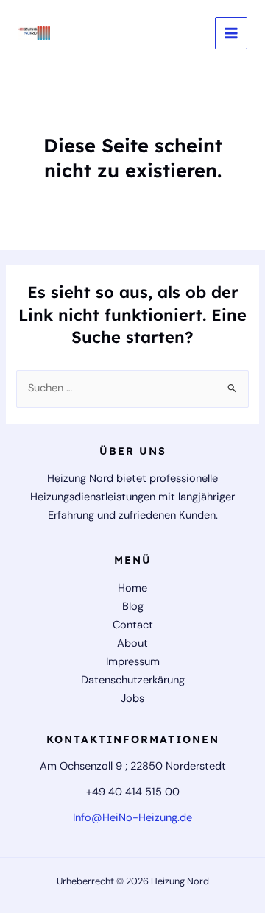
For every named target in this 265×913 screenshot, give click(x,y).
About (132, 643)
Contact (133, 625)
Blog (133, 607)
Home (132, 588)
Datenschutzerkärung (133, 680)
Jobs (132, 699)
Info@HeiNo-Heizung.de (132, 818)
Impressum (133, 662)
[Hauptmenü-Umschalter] (231, 33)
